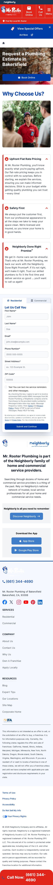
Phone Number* (12, 348)
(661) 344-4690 (19, 581)
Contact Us (8, 647)
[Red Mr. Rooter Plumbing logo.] (26, 571)
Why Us (6, 654)
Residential (16, 300)
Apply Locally (10, 667)
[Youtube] (26, 602)
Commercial (40, 300)
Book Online (29, 13)
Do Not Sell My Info (11, 810)
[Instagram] (18, 602)
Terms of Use (8, 792)
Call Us (40, 13)
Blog (4, 685)
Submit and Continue (26, 426)
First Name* (10, 310)
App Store (28, 541)
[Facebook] (4, 602)
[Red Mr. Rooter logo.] (13, 444)
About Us (7, 641)
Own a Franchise (11, 660)
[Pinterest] (33, 602)
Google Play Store (29, 550)
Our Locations (10, 698)
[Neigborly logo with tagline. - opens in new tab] (40, 444)
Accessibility (8, 804)
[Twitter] (11, 602)
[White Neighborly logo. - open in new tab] (10, 2)
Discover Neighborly (24, 516)
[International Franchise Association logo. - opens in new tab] (7, 720)
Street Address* (13, 361)
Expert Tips (8, 692)
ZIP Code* (10, 374)
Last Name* (10, 323)
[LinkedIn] (40, 602)
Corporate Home (11, 711)
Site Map (7, 705)
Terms (30, 406)
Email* (8, 336)
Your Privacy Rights (17, 816)
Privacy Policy (16, 420)
